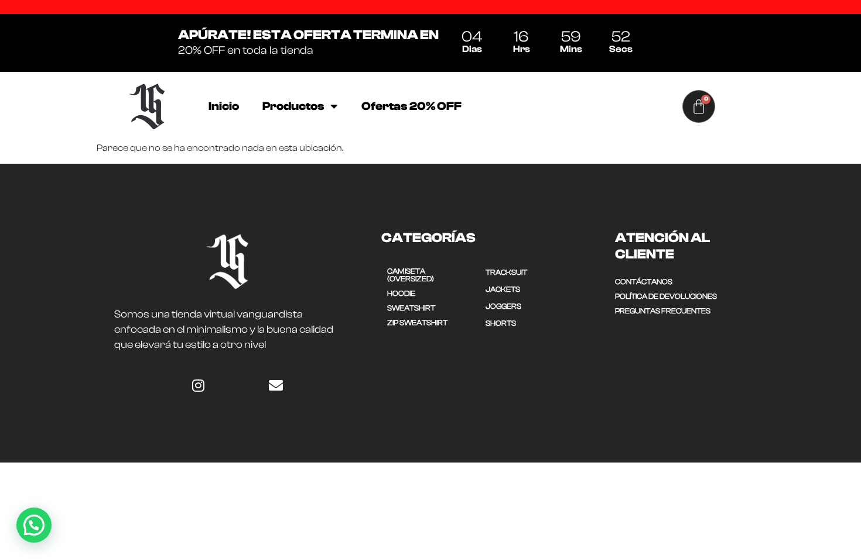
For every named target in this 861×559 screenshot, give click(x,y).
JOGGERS (503, 306)
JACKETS (503, 289)
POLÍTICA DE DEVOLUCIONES (666, 296)
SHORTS (501, 323)
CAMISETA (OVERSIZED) (410, 275)
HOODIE (401, 293)
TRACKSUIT (506, 272)
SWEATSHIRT (411, 307)
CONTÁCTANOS (643, 281)
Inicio (224, 106)
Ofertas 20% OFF (411, 106)
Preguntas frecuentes (662, 310)
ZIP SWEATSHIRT (417, 322)
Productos (293, 106)
